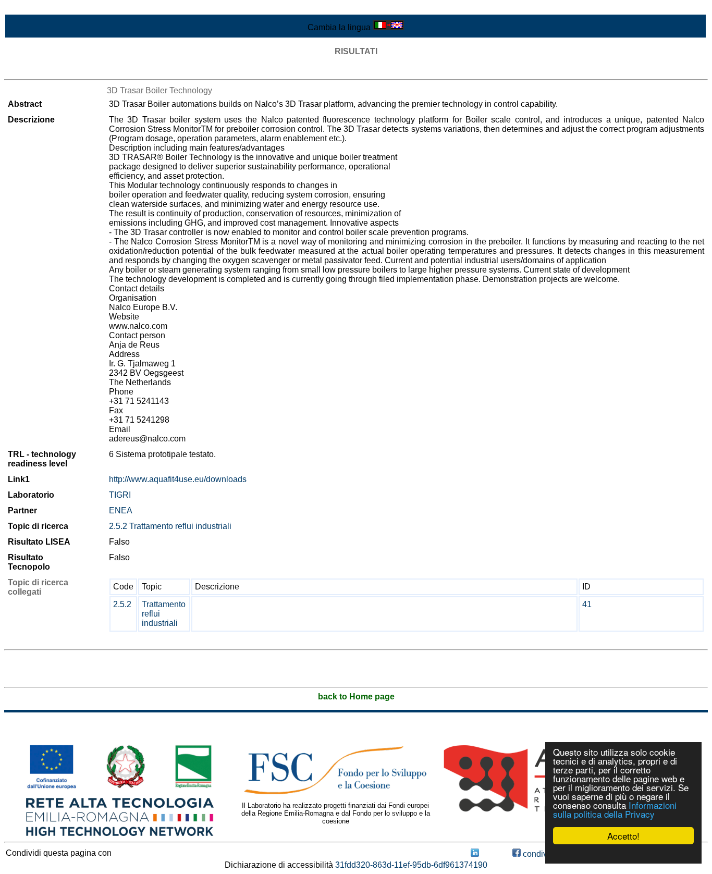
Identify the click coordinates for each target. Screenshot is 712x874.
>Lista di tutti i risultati (43, 70)
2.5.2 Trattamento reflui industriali (170, 526)
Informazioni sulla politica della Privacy (615, 809)
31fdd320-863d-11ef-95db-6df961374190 (411, 864)
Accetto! (623, 835)
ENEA (120, 510)
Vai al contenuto (34, 8)
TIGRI (120, 494)
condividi (538, 854)
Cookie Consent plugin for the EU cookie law (623, 853)
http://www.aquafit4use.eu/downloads (178, 479)
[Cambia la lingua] (388, 27)
